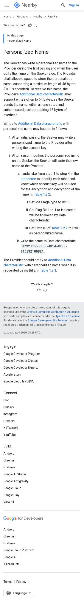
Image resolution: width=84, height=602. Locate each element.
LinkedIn (9, 421)
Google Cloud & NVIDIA (18, 381)
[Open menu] (7, 5)
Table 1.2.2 (42, 194)
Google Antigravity (15, 481)
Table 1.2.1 (48, 270)
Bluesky (8, 407)
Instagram (10, 414)
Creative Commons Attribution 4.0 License (53, 311)
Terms (7, 581)
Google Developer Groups (20, 360)
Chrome (8, 460)
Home (7, 16)
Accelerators (12, 374)
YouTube (9, 434)
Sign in (74, 5)
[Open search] (63, 5)
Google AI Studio (14, 474)
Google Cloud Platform (18, 550)
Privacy (21, 581)
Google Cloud (12, 488)
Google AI (9, 557)
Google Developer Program (21, 354)
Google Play (11, 495)
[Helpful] (30, 25)
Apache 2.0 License (67, 316)
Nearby (29, 5)
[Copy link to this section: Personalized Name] (53, 52)
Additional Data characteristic (42, 94)
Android (8, 453)
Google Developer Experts (20, 367)
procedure (28, 179)
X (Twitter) (10, 428)
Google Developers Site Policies (47, 320)
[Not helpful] (36, 25)
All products (11, 564)
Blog (6, 400)
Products (22, 16)
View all (8, 502)
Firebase (9, 467)
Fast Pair (53, 16)
